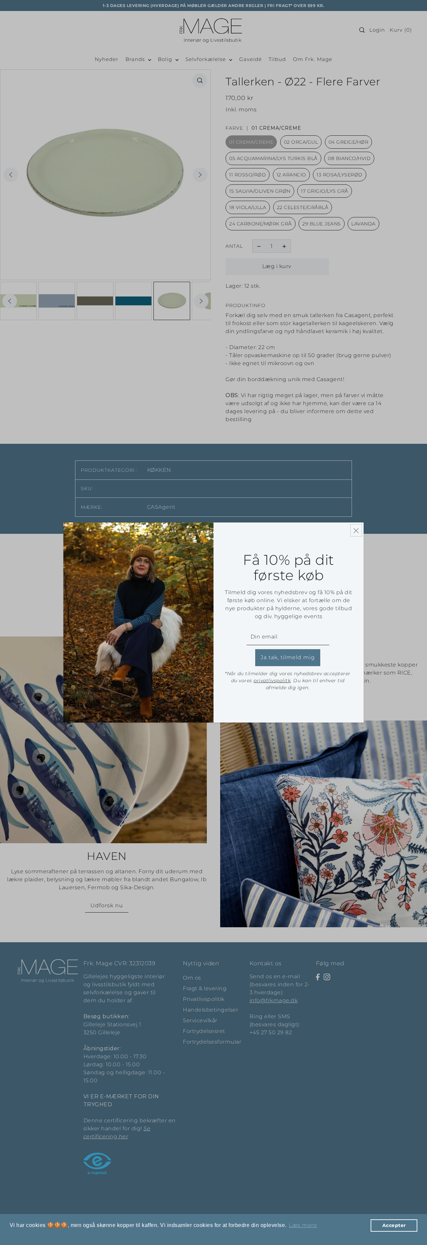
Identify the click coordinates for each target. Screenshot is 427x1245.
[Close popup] (356, 530)
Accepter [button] (394, 1225)
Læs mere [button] (303, 1225)
